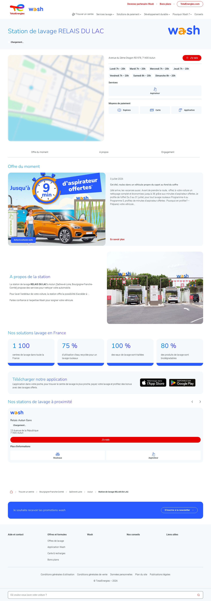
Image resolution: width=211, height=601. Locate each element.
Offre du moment (39, 152)
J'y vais (105, 439)
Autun (90, 492)
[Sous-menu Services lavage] (113, 14)
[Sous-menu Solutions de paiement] (140, 14)
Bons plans (165, 4)
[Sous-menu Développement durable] (169, 14)
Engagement (167, 152)
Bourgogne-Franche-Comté (51, 492)
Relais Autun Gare (21, 420)
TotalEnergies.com (190, 4)
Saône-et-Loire (75, 492)
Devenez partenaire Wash (140, 4)
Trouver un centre (26, 492)
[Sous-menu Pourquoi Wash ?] (191, 14)
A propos (103, 152)
